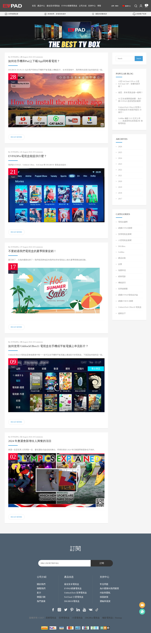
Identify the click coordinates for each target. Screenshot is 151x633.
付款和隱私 (105, 593)
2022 (120, 170)
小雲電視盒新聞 (124, 240)
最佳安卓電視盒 (53, 6)
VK (90, 610)
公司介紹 (82, 6)
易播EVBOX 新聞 (125, 301)
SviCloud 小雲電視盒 (73, 597)
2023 (120, 164)
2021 (120, 176)
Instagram (59, 610)
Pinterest (72, 610)
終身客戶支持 (141, 14)
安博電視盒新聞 (124, 234)
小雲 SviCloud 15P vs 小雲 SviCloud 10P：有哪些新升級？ (129, 83)
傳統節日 (122, 283)
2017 (120, 199)
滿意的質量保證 (101, 14)
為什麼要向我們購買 (109, 588)
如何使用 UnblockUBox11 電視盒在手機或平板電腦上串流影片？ (48, 346)
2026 (120, 147)
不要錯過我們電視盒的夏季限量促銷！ (32, 251)
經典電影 (122, 276)
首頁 (34, 6)
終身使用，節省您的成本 (57, 14)
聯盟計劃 (41, 597)
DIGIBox (121, 246)
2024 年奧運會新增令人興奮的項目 (29, 441)
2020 (120, 181)
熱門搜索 (41, 601)
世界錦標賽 (123, 289)
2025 (120, 152)
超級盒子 (122, 313)
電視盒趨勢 (123, 222)
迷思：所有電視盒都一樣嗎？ (130, 92)
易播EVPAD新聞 (125, 228)
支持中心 (92, 6)
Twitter (65, 610)
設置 (120, 264)
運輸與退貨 (105, 601)
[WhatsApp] (142, 612)
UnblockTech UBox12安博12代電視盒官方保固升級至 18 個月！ (129, 109)
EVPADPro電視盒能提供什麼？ (27, 156)
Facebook (53, 610)
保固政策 (104, 597)
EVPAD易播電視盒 (69, 6)
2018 (120, 193)
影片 (39, 593)
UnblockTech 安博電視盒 (75, 593)
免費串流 (122, 270)
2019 (120, 187)
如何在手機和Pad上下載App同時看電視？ (34, 61)
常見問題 (104, 584)
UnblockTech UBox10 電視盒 (129, 307)
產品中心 (41, 6)
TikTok (97, 610)
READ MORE (16, 137)
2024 (120, 158)
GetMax (121, 252)
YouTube (84, 610)
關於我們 (41, 584)
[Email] (142, 605)
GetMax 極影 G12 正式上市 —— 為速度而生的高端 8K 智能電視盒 (130, 120)
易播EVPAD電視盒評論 (128, 295)
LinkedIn (78, 610)
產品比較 (122, 258)
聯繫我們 (41, 588)
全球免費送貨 (13, 14)
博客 (99, 6)
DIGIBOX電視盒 (72, 601)
